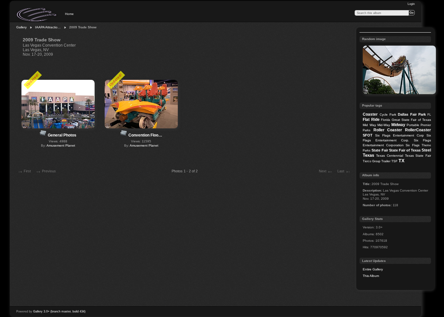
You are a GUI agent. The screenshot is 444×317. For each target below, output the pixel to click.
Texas (368, 155)
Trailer (385, 161)
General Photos (62, 135)
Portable (413, 125)
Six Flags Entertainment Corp (399, 135)
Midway (398, 124)
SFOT (367, 135)
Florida (385, 120)
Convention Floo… (145, 135)
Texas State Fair (418, 155)
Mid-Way (383, 125)
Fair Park (418, 114)
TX (401, 160)
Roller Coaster (387, 130)
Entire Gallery (373, 269)
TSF (394, 161)
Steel (426, 150)
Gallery (21, 27)
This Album (371, 276)
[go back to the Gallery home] (37, 14)
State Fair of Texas (405, 150)
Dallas (403, 114)
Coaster (370, 114)
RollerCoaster (418, 130)
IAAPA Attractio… (48, 27)
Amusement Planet (60, 145)
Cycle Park (388, 114)
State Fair (380, 150)
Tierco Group (371, 161)
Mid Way (369, 125)
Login (411, 4)
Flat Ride (371, 119)
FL (429, 114)
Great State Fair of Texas (411, 120)
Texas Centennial (389, 155)
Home (69, 14)
